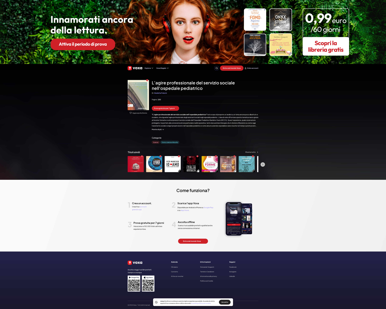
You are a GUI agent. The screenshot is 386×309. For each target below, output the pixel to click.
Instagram (232, 272)
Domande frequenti (207, 267)
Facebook (233, 267)
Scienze (155, 142)
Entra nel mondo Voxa (232, 68)
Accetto (224, 302)
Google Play (208, 207)
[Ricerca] (216, 68)
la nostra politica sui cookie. (201, 303)
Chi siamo (174, 267)
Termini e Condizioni (207, 272)
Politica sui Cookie (206, 281)
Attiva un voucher (177, 276)
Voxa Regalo (161, 68)
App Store (185, 210)
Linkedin (232, 276)
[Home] (135, 68)
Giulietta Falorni (160, 93)
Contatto (174, 272)
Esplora (148, 68)
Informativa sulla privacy (208, 276)
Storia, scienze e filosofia (170, 142)
